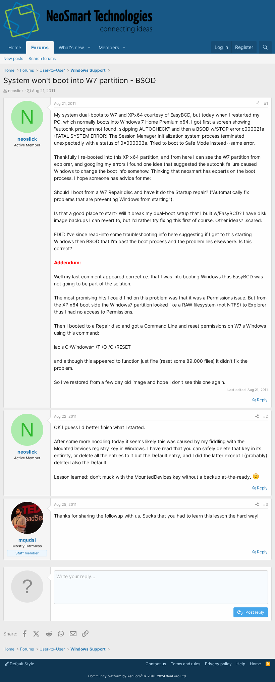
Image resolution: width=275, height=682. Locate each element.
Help (240, 663)
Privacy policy (218, 663)
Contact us (156, 663)
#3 (265, 504)
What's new (71, 47)
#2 (265, 416)
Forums (40, 47)
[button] (89, 47)
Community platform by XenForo (137, 676)
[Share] (258, 104)
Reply (262, 399)
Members (109, 47)
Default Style (21, 663)
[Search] (265, 47)
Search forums (42, 58)
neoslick (16, 90)
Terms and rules (185, 663)
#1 (266, 103)
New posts (13, 58)
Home (14, 47)
